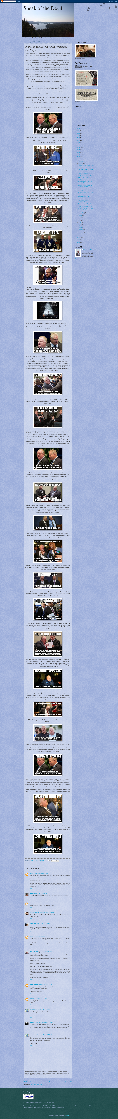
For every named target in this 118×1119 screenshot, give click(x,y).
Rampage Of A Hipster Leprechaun (83, 200)
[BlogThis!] (53, 861)
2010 (78, 242)
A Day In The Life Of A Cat (84, 173)
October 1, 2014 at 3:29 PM (40, 893)
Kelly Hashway (33, 903)
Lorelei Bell (33, 923)
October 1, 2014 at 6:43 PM (45, 903)
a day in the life (33, 863)
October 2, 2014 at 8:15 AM (40, 936)
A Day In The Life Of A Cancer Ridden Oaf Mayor (85, 209)
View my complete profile (81, 258)
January (81, 232)
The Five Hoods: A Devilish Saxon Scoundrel (85, 182)
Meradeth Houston (34, 912)
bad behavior (41, 863)
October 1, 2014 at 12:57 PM (41, 873)
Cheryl (31, 893)
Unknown (32, 998)
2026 (78, 128)
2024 (78, 133)
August (80, 215)
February (81, 229)
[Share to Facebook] (57, 861)
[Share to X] (55, 861)
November (81, 161)
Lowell (31, 936)
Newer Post (28, 1081)
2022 (78, 138)
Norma (31, 873)
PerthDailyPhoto (34, 1022)
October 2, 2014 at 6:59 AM (43, 923)
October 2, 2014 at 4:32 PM (44, 1009)
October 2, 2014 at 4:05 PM (42, 998)
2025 (78, 130)
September (81, 213)
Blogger (67, 1115)
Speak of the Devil (43, 7)
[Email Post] (49, 860)
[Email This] (52, 861)
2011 (78, 239)
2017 (78, 150)
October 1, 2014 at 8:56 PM (47, 912)
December (81, 159)
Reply (31, 888)
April (80, 225)
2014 (78, 157)
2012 (78, 237)
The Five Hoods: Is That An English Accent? (85, 186)
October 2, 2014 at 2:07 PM (45, 984)
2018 (78, 147)
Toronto (46, 863)
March (80, 227)
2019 (78, 145)
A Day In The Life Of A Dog (85, 175)
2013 (78, 235)
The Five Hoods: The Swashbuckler (83, 197)
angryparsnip (33, 1009)
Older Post (68, 1081)
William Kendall (34, 951)
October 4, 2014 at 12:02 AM (44, 1034)
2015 (78, 154)
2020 (78, 142)
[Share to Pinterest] (58, 861)
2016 (78, 152)
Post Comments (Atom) (36, 1084)
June (80, 220)
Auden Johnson (34, 984)
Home (48, 1081)
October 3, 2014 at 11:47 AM (46, 1022)
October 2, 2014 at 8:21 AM (47, 951)
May (80, 222)
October (81, 163)
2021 (78, 140)
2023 (78, 135)
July (80, 217)
